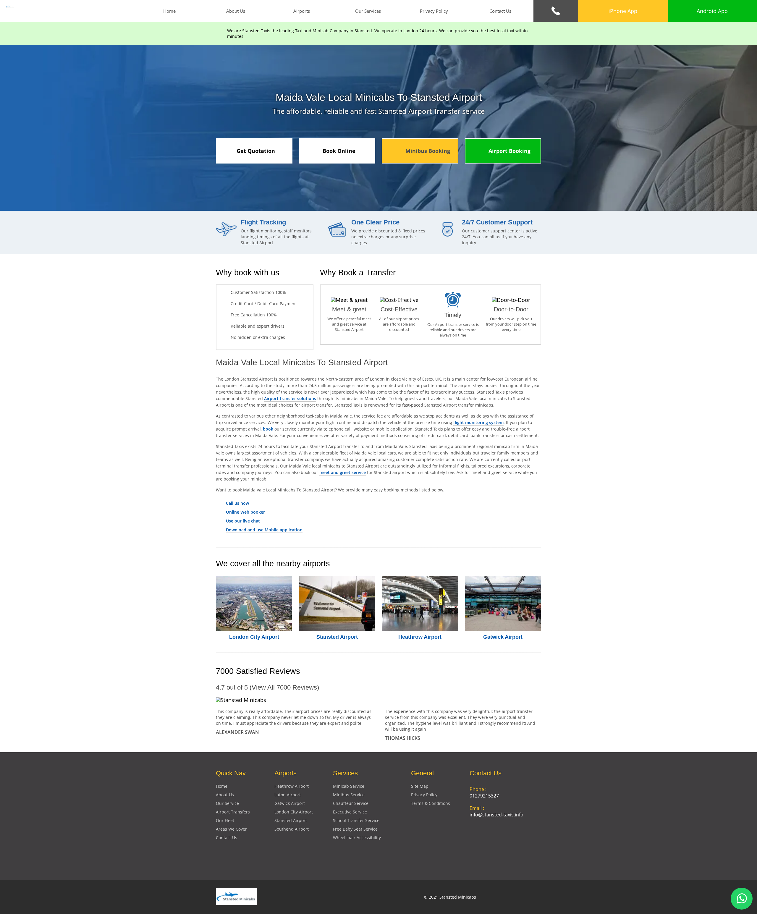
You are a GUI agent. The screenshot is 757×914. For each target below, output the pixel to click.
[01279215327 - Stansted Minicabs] (555, 11)
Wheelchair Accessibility (357, 837)
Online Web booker (245, 512)
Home (169, 11)
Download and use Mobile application (264, 530)
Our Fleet (225, 820)
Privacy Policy (434, 11)
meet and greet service (342, 472)
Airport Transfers (233, 812)
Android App (712, 10)
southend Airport (291, 829)
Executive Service (350, 812)
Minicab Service (348, 786)
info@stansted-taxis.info (496, 814)
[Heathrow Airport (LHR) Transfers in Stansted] (420, 603)
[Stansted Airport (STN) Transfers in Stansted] (337, 603)
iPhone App (623, 10)
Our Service (227, 803)
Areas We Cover (231, 829)
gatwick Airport (289, 803)
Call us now (237, 503)
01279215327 (484, 795)
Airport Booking (509, 150)
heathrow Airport (291, 786)
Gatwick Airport (503, 637)
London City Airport (254, 637)
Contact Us (500, 11)
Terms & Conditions (430, 803)
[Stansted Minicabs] (10, 6)
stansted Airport (290, 820)
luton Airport (287, 794)
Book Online (339, 150)
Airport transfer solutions (290, 398)
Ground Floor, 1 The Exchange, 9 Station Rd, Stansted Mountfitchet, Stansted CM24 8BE (504, 843)
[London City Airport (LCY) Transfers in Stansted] (254, 603)
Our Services (368, 11)
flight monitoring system (478, 422)
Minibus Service (349, 794)
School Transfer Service (356, 820)
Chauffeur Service (350, 803)
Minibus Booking (427, 150)
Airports (301, 11)
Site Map (419, 786)
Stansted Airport (337, 637)
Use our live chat (243, 521)
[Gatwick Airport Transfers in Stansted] (503, 603)
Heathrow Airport (419, 637)
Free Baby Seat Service (355, 829)
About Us (235, 11)
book (268, 429)
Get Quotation (256, 150)
